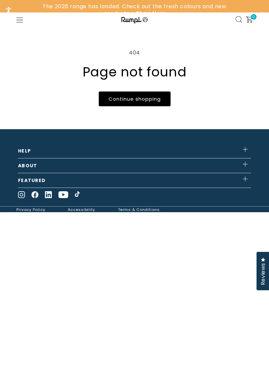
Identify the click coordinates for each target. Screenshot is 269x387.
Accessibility (81, 209)
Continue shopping (135, 98)
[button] (19, 20)
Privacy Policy (30, 209)
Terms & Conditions (139, 209)
